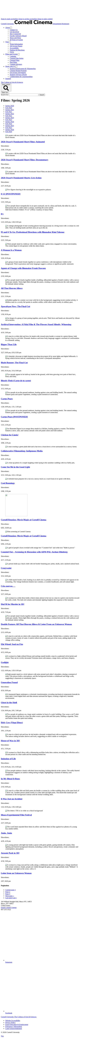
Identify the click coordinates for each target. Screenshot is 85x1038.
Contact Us (14, 30)
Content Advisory (16, 64)
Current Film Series (16, 58)
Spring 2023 (9, 118)
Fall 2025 (8, 128)
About (7, 28)
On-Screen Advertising (18, 73)
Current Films (14, 60)
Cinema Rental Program (18, 71)
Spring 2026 (9, 130)
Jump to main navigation (9, 19)
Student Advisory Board (18, 75)
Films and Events (11, 54)
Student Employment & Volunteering (23, 69)
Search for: (5, 95)
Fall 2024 (8, 124)
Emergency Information (13, 1026)
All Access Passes (16, 46)
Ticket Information (16, 44)
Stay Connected (15, 34)
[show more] (11, 28)
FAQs (12, 52)
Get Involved (14, 32)
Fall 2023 (8, 120)
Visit (7, 42)
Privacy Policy (10, 1023)
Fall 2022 (8, 116)
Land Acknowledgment (13, 1028)
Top (2, 1036)
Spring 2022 (9, 114)
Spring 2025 (9, 126)
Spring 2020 (9, 106)
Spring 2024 (9, 122)
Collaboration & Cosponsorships (21, 77)
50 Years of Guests (16, 40)
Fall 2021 (8, 112)
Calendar (13, 56)
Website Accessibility (12, 1021)
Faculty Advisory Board (18, 36)
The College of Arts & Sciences (12, 82)
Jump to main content (45, 19)
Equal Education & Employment (16, 1025)
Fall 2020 (8, 108)
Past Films (13, 62)
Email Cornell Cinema (8, 907)
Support (8, 79)
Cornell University (7, 24)
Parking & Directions (17, 50)
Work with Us (10, 66)
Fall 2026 (8, 132)
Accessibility (14, 48)
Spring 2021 (9, 110)
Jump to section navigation (28, 19)
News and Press (15, 38)
